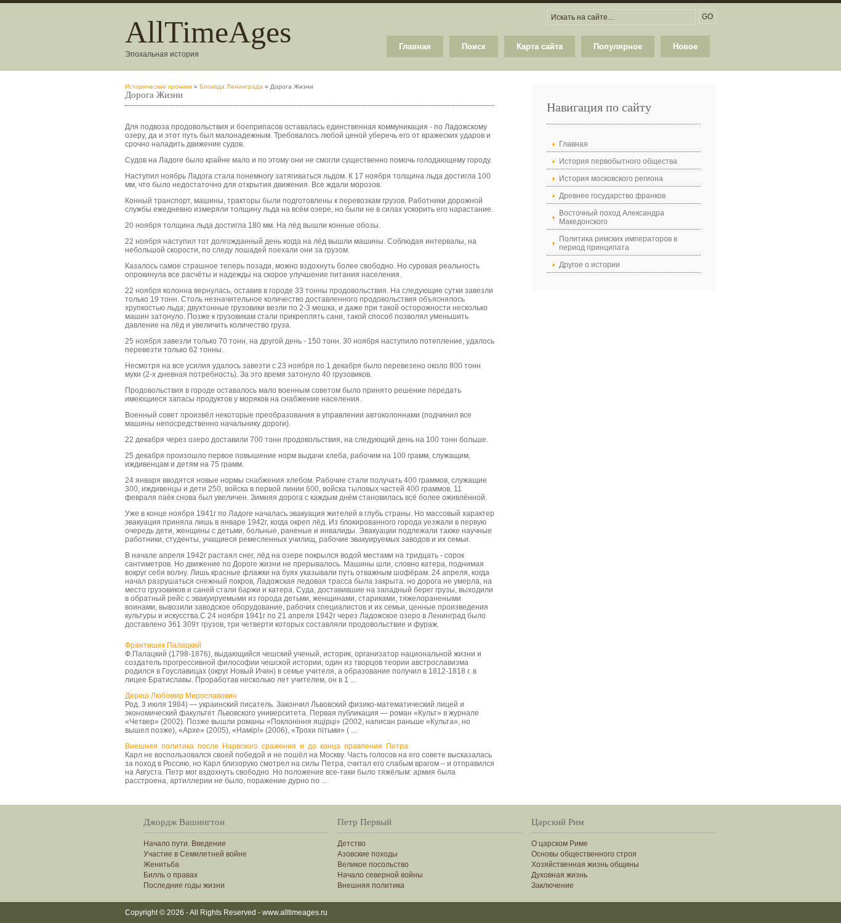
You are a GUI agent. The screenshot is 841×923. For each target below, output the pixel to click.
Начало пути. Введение (184, 843)
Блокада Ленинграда (231, 86)
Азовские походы (367, 854)
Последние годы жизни (184, 885)
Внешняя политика (370, 885)
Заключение (552, 885)
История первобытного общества (618, 161)
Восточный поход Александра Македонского (611, 217)
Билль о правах (170, 875)
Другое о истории (589, 264)
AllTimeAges (208, 32)
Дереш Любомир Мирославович (180, 695)
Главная (415, 46)
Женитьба (161, 864)
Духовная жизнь (559, 875)
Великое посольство (373, 864)
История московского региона (611, 178)
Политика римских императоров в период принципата (618, 243)
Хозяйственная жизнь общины (585, 864)
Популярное (618, 46)
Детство (351, 843)
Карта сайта (540, 46)
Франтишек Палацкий (163, 645)
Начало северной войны (380, 875)
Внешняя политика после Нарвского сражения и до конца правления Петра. (267, 746)
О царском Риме (559, 843)
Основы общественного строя (584, 854)
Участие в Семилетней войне (195, 854)
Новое (685, 46)
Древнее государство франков (612, 195)
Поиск (474, 46)
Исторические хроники (158, 86)
